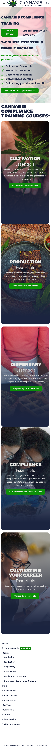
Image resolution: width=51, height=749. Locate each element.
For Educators (9, 700)
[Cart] (47, 3)
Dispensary (9, 666)
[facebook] (20, 729)
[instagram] (25, 729)
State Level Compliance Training (20, 681)
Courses (6, 653)
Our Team (7, 705)
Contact (6, 714)
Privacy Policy (9, 719)
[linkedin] (31, 729)
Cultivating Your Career (15, 676)
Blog (4, 686)
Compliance (10, 671)
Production (9, 662)
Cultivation (9, 657)
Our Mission (8, 709)
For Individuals (9, 690)
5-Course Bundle (16, 648)
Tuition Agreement (11, 724)
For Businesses (9, 695)
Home (5, 643)
